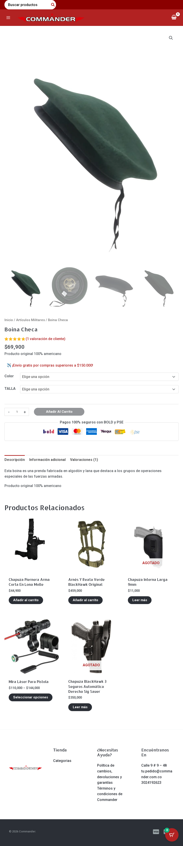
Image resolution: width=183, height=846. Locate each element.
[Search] (53, 4)
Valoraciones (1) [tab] (84, 460)
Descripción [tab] (14, 460)
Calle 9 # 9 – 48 (154, 765)
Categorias (62, 761)
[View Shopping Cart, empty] (174, 17)
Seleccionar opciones (30, 697)
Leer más (139, 600)
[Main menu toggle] (8, 17)
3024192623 (151, 782)
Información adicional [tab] (47, 460)
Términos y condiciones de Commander (109, 794)
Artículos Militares (30, 320)
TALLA (10, 388)
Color (9, 376)
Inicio (8, 320)
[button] (171, 38)
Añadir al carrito (59, 412)
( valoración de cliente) (45, 339)
